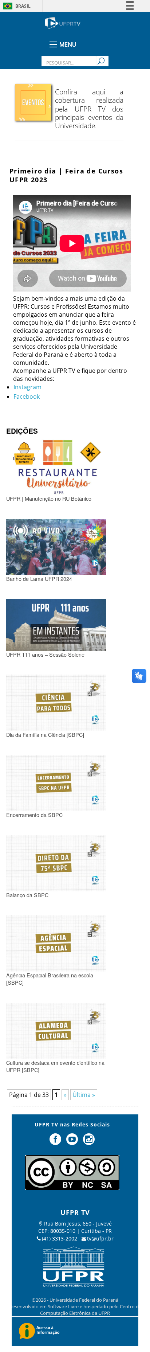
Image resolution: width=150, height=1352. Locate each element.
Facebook (26, 396)
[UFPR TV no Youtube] (72, 1142)
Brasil (23, 6)
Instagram (27, 387)
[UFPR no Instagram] (88, 1142)
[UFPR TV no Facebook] (56, 1142)
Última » (83, 1095)
